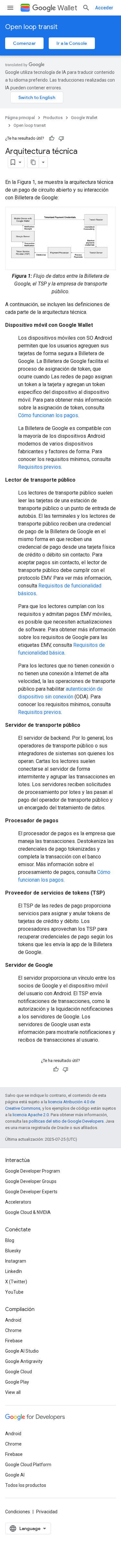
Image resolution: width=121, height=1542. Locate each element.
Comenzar (24, 43)
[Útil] (51, 138)
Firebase (14, 1340)
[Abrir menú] (10, 7)
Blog (9, 1240)
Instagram (15, 1261)
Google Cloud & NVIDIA (28, 1212)
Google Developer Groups (30, 1181)
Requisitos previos (39, 467)
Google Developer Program (32, 1171)
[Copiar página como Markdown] (33, 162)
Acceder (104, 7)
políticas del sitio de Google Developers (66, 1121)
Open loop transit (31, 27)
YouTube (14, 1292)
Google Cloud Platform (28, 1464)
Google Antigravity (24, 1361)
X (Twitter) (16, 1281)
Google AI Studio (22, 1351)
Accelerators (18, 1202)
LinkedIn (13, 1271)
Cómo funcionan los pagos (48, 415)
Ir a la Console (71, 43)
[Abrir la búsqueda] (86, 8)
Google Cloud (18, 1371)
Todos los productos (25, 1485)
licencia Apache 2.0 (31, 1114)
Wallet (67, 8)
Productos (53, 117)
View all (13, 1392)
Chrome (13, 1330)
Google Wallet (84, 117)
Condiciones (17, 1511)
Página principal (20, 117)
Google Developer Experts (31, 1191)
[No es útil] (61, 138)
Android (13, 1320)
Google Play (17, 1382)
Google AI (15, 1474)
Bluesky (13, 1250)
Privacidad (46, 1511)
